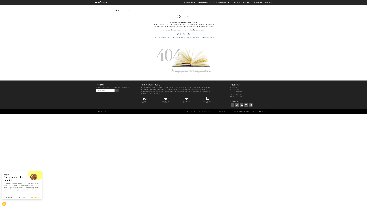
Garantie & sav (165, 102)
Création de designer (186, 102)
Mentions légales (222, 111)
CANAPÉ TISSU (234, 89)
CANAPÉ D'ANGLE (235, 95)
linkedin (241, 105)
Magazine (246, 2)
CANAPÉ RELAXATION (236, 91)
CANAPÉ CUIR (234, 87)
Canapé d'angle (198, 37)
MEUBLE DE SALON (236, 97)
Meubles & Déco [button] (222, 2)
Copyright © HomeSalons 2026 (262, 111)
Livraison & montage (144, 102)
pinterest (251, 105)
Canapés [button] (205, 2)
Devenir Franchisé (101, 111)
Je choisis (22, 197)
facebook (232, 105)
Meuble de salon (209, 37)
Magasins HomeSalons (205, 111)
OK (117, 90)
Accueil (118, 10)
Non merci (8, 197)
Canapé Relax (175, 37)
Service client (190, 111)
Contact (268, 2)
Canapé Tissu (165, 37)
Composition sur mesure (207, 102)
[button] (180, 2)
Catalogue (236, 2)
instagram (246, 105)
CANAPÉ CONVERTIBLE (237, 93)
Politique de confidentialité (240, 111)
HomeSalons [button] (189, 2)
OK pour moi (35, 197)
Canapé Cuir (156, 37)
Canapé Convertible (186, 37)
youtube (237, 105)
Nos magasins (258, 2)
